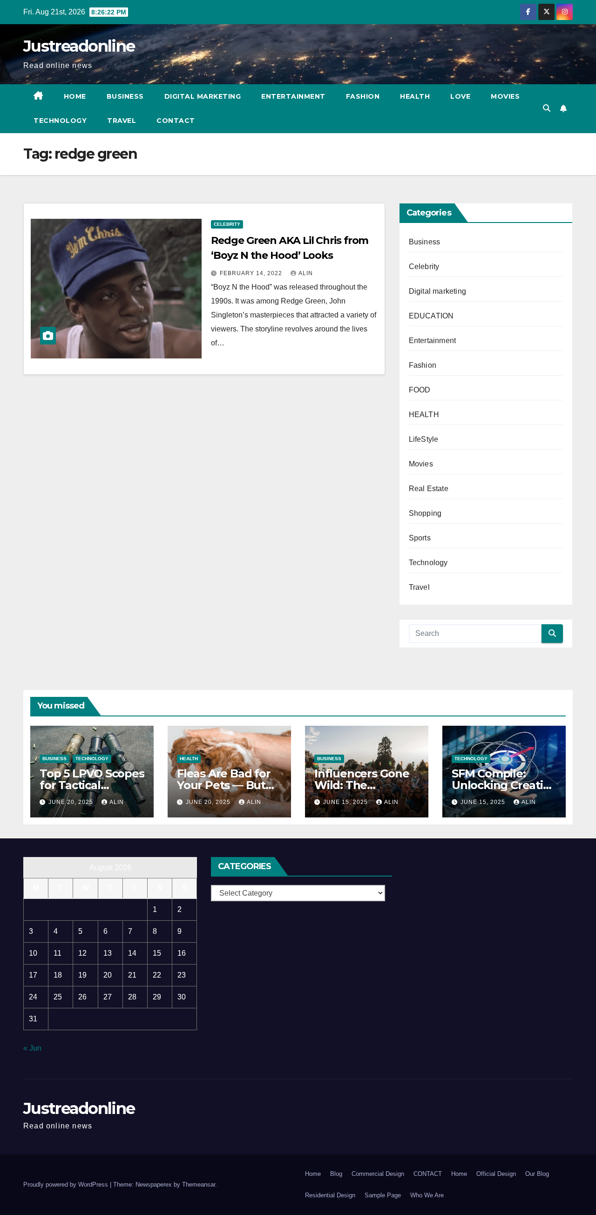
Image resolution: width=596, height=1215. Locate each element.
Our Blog (537, 1173)
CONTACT (175, 120)
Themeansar (198, 1184)
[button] (546, 108)
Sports (420, 538)
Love (460, 96)
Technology (60, 120)
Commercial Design (378, 1173)
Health (415, 96)
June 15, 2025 (346, 802)
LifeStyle (424, 439)
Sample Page (383, 1195)
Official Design (496, 1173)
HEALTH (424, 414)
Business (125, 96)
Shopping (425, 513)
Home (75, 96)
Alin (305, 273)
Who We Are (427, 1195)
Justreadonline (79, 46)
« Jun (32, 1048)
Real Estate (428, 489)
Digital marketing (202, 96)
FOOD (420, 390)
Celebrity (227, 224)
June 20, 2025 (71, 802)
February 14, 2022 (252, 273)
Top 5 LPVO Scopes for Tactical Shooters (92, 785)
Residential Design (330, 1195)
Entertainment (293, 96)
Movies (505, 96)
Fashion (363, 96)
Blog (336, 1173)
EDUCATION (431, 316)
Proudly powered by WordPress (66, 1184)
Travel (121, 120)
